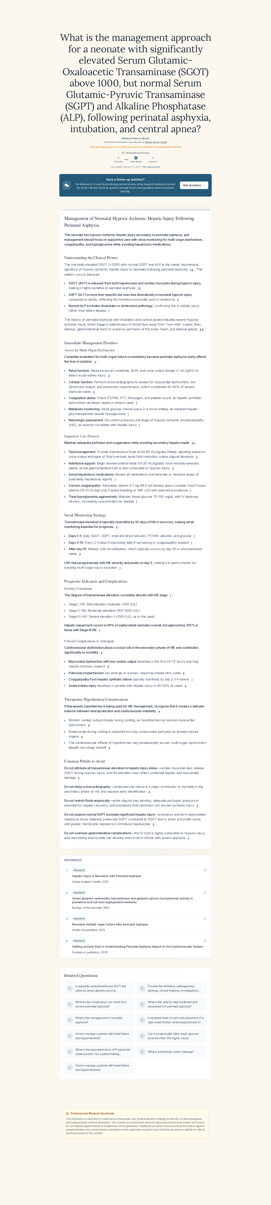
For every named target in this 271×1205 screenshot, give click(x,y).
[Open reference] (205, 870)
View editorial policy (151, 167)
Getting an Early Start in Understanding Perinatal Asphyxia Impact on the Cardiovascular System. (138, 946)
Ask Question (192, 185)
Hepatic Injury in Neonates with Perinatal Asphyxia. (107, 876)
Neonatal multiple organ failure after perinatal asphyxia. (110, 924)
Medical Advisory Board (135, 138)
